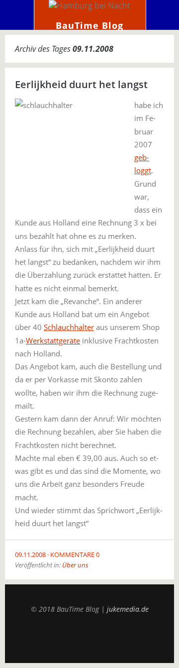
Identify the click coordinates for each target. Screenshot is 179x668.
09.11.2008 (30, 554)
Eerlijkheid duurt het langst (81, 84)
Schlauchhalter (69, 327)
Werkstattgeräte (53, 340)
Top (89, 638)
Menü (17, 15)
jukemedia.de (128, 609)
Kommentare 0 (74, 554)
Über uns (75, 564)
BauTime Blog (89, 25)
